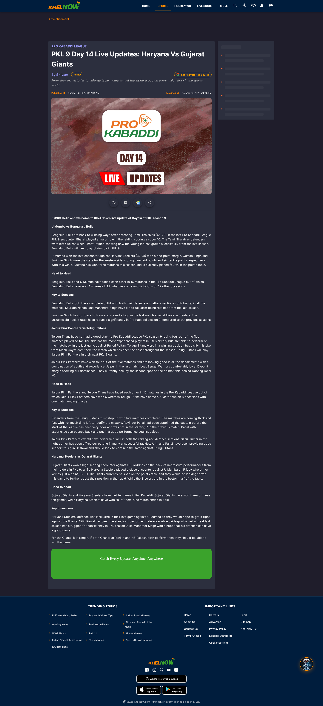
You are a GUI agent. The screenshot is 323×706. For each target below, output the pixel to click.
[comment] (125, 202)
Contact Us (191, 628)
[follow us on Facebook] (147, 670)
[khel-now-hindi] (254, 6)
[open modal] (306, 664)
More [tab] (224, 5)
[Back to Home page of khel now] (64, 6)
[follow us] (137, 202)
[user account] (271, 6)
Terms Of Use (192, 635)
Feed (244, 615)
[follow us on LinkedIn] (176, 670)
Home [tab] (146, 5)
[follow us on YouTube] (168, 670)
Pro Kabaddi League (69, 46)
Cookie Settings (219, 642)
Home (187, 615)
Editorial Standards (221, 635)
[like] (113, 202)
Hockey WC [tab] (182, 5)
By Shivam (59, 75)
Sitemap (246, 621)
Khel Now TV (249, 628)
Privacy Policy (217, 628)
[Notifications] (261, 6)
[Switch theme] (244, 6)
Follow (77, 74)
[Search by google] (235, 6)
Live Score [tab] (205, 5)
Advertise (215, 621)
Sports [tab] (163, 5)
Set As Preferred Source (195, 74)
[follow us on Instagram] (154, 670)
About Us (190, 621)
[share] (149, 202)
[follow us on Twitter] (161, 670)
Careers (214, 615)
